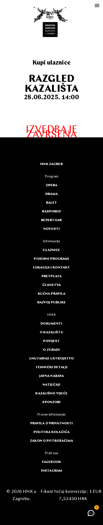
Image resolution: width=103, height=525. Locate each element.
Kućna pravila (52, 294)
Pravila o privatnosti (51, 423)
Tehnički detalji (52, 367)
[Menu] (97, 5)
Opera (52, 185)
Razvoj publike (51, 302)
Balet (51, 203)
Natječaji (51, 385)
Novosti (51, 229)
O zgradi (51, 350)
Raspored (51, 211)
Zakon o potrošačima (51, 441)
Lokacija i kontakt (51, 267)
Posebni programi (51, 259)
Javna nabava (51, 376)
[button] (91, 513)
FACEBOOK (51, 462)
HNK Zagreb (51, 164)
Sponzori (51, 402)
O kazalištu (51, 332)
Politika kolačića (52, 432)
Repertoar (51, 220)
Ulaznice (51, 250)
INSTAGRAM (51, 471)
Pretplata (52, 276)
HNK (51, 315)
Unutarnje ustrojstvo (51, 358)
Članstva (51, 285)
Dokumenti (51, 324)
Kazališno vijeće (51, 393)
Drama (51, 194)
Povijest (51, 341)
